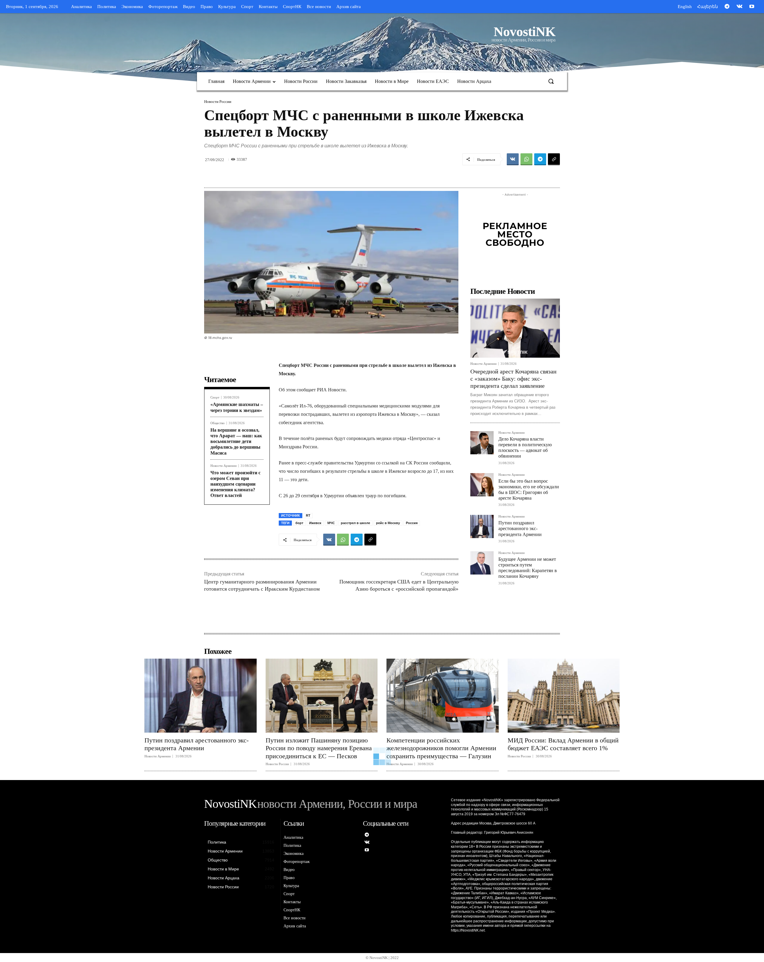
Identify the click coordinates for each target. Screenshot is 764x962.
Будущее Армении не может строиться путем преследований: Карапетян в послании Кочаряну (527, 568)
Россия (412, 523)
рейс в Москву (388, 523)
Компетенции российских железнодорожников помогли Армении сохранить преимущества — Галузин (441, 748)
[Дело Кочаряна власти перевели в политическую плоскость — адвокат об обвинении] (482, 442)
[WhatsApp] (526, 159)
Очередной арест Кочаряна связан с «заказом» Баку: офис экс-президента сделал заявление (513, 378)
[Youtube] (751, 7)
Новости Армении (223, 465)
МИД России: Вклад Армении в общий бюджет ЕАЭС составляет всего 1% (563, 744)
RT (308, 515)
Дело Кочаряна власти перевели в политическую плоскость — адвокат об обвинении (525, 447)
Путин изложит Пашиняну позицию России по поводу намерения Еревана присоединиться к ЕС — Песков (319, 748)
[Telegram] (727, 7)
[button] (551, 81)
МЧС (331, 523)
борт (299, 523)
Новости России (217, 102)
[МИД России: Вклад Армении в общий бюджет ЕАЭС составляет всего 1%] (564, 696)
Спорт (214, 397)
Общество (217, 423)
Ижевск (315, 523)
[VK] (513, 159)
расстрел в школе (355, 523)
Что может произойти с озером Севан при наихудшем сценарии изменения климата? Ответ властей (235, 484)
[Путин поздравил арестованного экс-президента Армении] (482, 526)
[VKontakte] (739, 7)
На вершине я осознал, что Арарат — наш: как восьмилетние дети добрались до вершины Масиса (236, 441)
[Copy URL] (554, 159)
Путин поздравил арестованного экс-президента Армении (520, 528)
